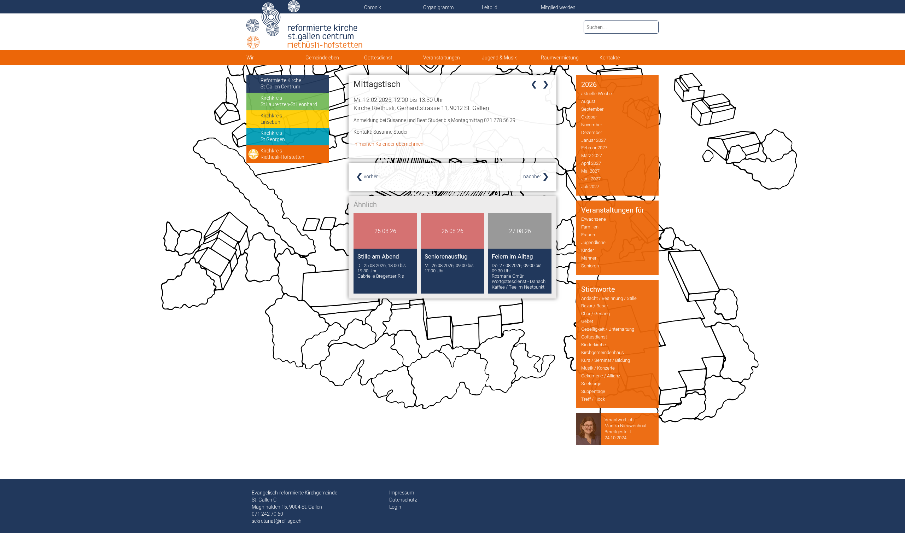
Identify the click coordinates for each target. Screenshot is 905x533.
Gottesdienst (594, 337)
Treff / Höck (593, 399)
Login (395, 506)
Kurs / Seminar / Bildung (605, 360)
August (588, 101)
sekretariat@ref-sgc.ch (277, 521)
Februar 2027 (594, 147)
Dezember (591, 132)
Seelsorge (591, 383)
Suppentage (593, 391)
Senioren (590, 265)
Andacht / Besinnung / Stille (609, 298)
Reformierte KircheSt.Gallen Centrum (281, 83)
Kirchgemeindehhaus (602, 352)
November (591, 124)
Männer (588, 258)
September (592, 109)
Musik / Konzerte (598, 368)
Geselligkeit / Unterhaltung (607, 329)
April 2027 (591, 163)
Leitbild (489, 7)
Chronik (372, 7)
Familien (590, 227)
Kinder (587, 250)
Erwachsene (593, 219)
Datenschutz (403, 499)
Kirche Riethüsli (421, 108)
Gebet (587, 321)
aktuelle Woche (596, 93)
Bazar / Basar (594, 305)
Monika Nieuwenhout (626, 425)
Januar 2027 (593, 140)
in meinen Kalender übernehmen (389, 143)
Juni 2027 (591, 178)
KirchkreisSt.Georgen (273, 136)
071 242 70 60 (267, 513)
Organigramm (438, 7)
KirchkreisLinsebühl (271, 119)
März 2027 (591, 155)
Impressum (401, 492)
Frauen (588, 234)
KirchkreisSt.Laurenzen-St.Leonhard (289, 101)
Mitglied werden (558, 7)
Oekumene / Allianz (600, 375)
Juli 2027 (590, 186)
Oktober (589, 117)
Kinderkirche (593, 344)
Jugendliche (593, 242)
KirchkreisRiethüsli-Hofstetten (282, 154)
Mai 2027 (590, 171)
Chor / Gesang (595, 313)
